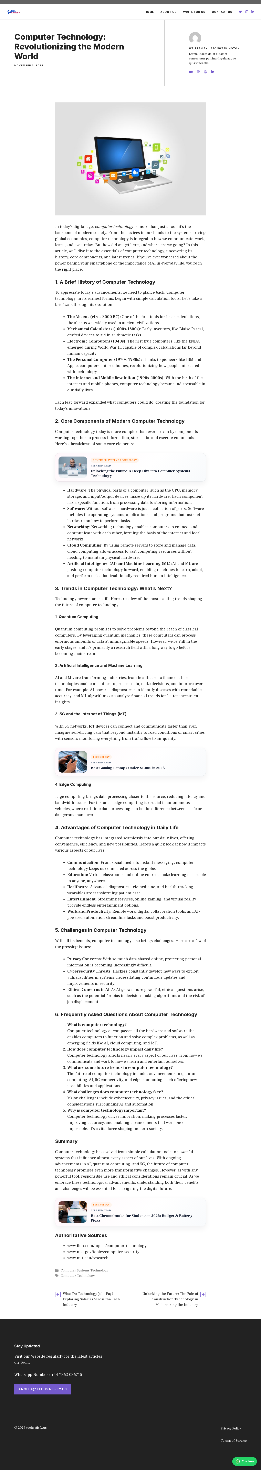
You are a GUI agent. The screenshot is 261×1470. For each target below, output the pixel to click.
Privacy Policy (231, 1428)
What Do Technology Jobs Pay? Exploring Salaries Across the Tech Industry (91, 1299)
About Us (168, 11)
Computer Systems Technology (84, 1270)
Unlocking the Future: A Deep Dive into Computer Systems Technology (140, 473)
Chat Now (248, 1461)
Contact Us (222, 11)
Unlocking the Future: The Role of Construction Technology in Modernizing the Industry (170, 1299)
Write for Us (194, 11)
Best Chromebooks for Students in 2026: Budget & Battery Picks (141, 1218)
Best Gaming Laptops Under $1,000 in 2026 (128, 768)
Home (149, 11)
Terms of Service (234, 1440)
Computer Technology (78, 1275)
